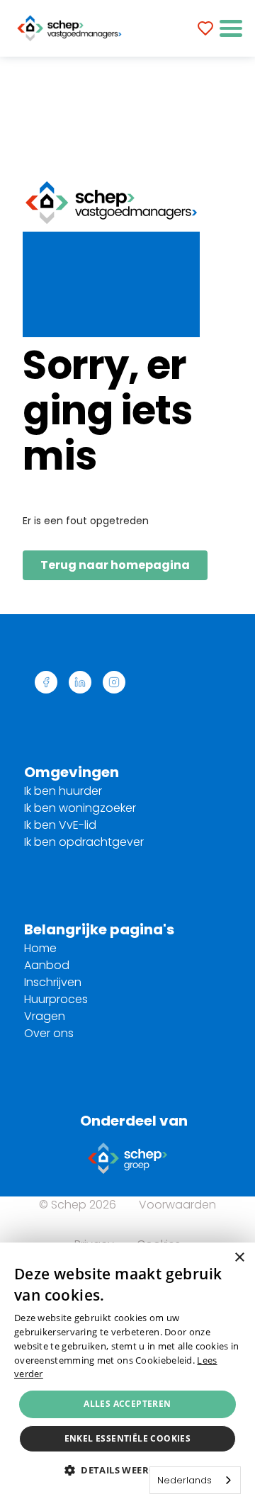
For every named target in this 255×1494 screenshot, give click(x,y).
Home (40, 948)
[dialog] (127, 1368)
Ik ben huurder (63, 791)
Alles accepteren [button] (127, 1404)
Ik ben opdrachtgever (84, 842)
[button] (231, 28)
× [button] (239, 1257)
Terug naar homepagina (115, 565)
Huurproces (56, 999)
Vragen (44, 1016)
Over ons (49, 1033)
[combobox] (195, 1480)
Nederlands (184, 1480)
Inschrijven (52, 982)
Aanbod (46, 965)
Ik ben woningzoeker (80, 808)
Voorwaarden (177, 1204)
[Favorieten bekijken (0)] (205, 28)
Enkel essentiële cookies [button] (127, 1438)
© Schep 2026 (77, 1204)
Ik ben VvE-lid (60, 825)
